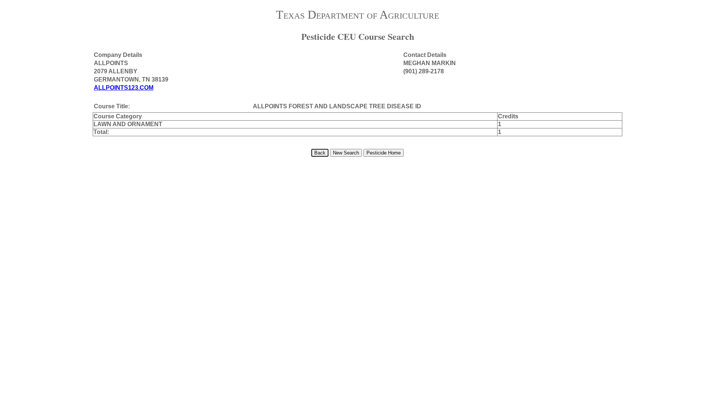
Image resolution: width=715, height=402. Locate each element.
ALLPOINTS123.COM (123, 87)
